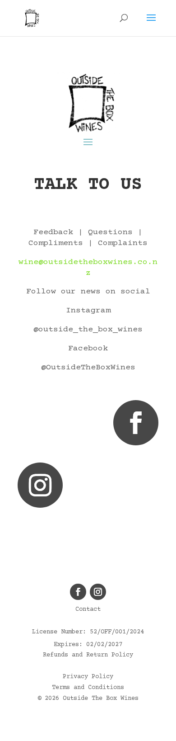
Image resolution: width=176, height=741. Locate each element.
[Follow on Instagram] (40, 485)
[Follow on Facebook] (135, 422)
